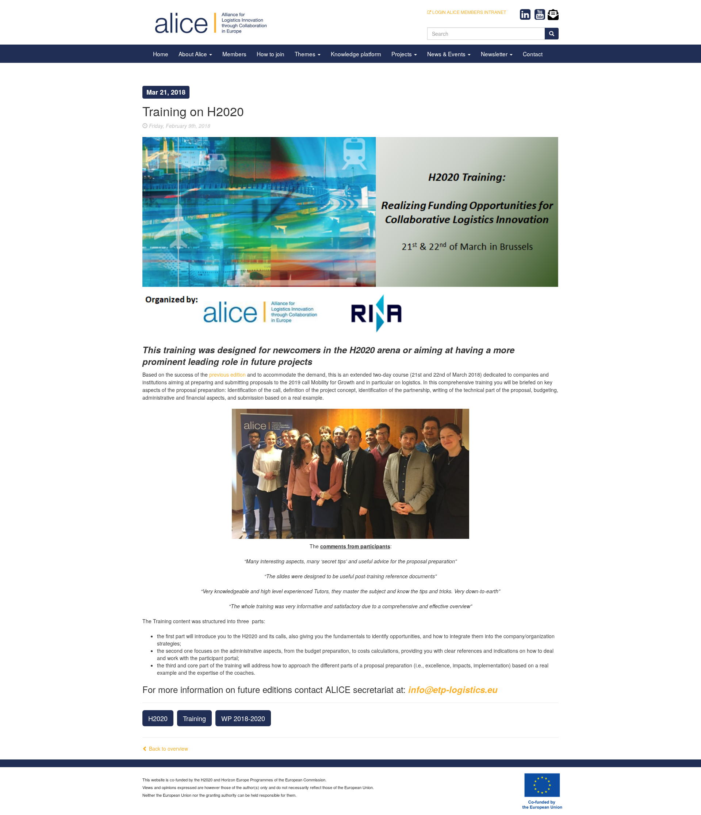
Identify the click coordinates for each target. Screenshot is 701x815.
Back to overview (168, 748)
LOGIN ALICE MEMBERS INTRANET (468, 12)
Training (194, 718)
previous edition (227, 374)
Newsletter (495, 54)
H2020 (158, 718)
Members (234, 54)
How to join (270, 54)
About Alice (193, 54)
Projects (402, 54)
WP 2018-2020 (243, 718)
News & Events (447, 54)
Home (160, 54)
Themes (306, 54)
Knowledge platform (356, 54)
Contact (533, 54)
